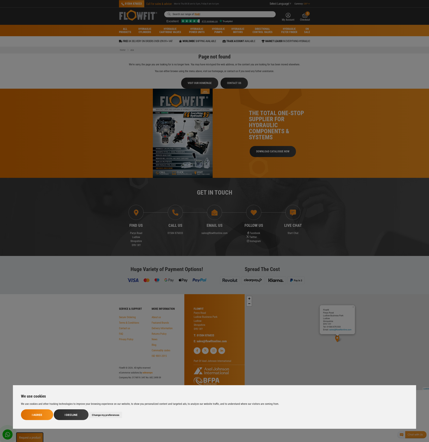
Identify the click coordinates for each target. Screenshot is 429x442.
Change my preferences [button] (105, 415)
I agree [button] (37, 415)
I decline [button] (71, 415)
